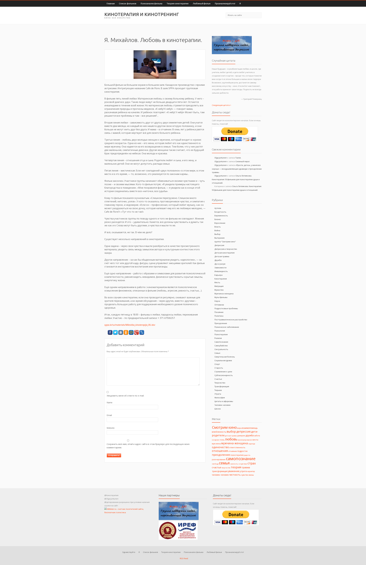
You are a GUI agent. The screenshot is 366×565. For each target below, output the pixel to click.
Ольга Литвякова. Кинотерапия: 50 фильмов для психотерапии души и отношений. (236, 179)
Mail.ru (131, 332)
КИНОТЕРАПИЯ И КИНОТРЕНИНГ (141, 14)
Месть (217, 282)
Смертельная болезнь (224, 356)
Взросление (219, 223)
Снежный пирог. (242, 161)
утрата (243, 471)
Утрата (217, 394)
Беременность (221, 215)
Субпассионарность (223, 375)
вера (239, 428)
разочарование (218, 459)
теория (236, 467)
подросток (242, 451)
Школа (217, 408)
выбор (231, 431)
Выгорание (219, 238)
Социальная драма (223, 360)
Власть (217, 226)
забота (257, 435)
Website (111, 427)
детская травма (231, 436)
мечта (255, 439)
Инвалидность (221, 271)
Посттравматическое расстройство (230, 319)
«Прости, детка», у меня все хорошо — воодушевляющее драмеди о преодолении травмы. (237, 169)
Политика (218, 316)
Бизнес (217, 219)
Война (217, 230)
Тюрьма (218, 390)
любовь (231, 439)
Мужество (219, 290)
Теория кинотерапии (177, 3)
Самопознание (221, 342)
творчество (225, 468)
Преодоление (220, 323)
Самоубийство (221, 345)
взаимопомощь (250, 427)
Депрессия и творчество (225, 249)
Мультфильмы (220, 297)
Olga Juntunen (220, 157)
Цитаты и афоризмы (223, 401)
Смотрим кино (224, 427)
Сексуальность (221, 349)
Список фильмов (127, 3)
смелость (234, 464)
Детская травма (221, 256)
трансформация (219, 471)
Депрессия (219, 245)
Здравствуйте (128, 552)
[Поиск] (258, 15)
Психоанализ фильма (151, 3)
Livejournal (141, 332)
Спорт (217, 364)
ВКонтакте (120, 332)
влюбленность (219, 431)
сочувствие (242, 464)
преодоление (221, 455)
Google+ (136, 332)
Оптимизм (219, 304)
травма (245, 467)
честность (235, 474)
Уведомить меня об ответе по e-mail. (125, 395)
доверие (241, 435)
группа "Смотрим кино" (225, 241)
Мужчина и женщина (223, 293)
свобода (215, 464)
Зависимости (220, 267)
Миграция (218, 286)
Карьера (218, 275)
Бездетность (220, 212)
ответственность (237, 447)
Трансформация (221, 386)
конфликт (216, 440)
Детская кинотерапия (224, 252)
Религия (218, 338)
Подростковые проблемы (226, 308)
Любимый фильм (201, 3)
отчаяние (232, 451)
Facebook (110, 332)
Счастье (218, 379)
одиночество (220, 447)
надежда (251, 444)
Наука (217, 301)
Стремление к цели (223, 371)
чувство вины (247, 475)
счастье (216, 467)
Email (109, 415)
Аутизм (217, 208)
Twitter (115, 332)
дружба (249, 435)
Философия (219, 397)
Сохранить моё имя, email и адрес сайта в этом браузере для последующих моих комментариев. (148, 446)
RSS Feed (183, 558)
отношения (220, 451)
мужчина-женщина (234, 443)
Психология (219, 330)
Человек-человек (222, 405)
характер (251, 471)
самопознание (240, 458)
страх (252, 463)
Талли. (238, 157)
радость (247, 455)
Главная (111, 3)
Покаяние (218, 312)
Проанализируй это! (225, 3)
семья (224, 463)
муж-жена (216, 443)
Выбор (217, 234)
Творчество (219, 382)
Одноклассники (125, 332)
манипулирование (245, 440)
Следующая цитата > (221, 105)
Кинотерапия (220, 278)
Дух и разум (219, 264)
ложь (222, 440)
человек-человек (220, 474)
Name (109, 402)
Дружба (217, 260)
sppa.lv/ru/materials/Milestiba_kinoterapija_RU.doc (129, 324)
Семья (217, 353)
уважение (233, 471)
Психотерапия (221, 334)
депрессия (243, 431)
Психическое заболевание (226, 327)
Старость (218, 368)
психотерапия (236, 455)
